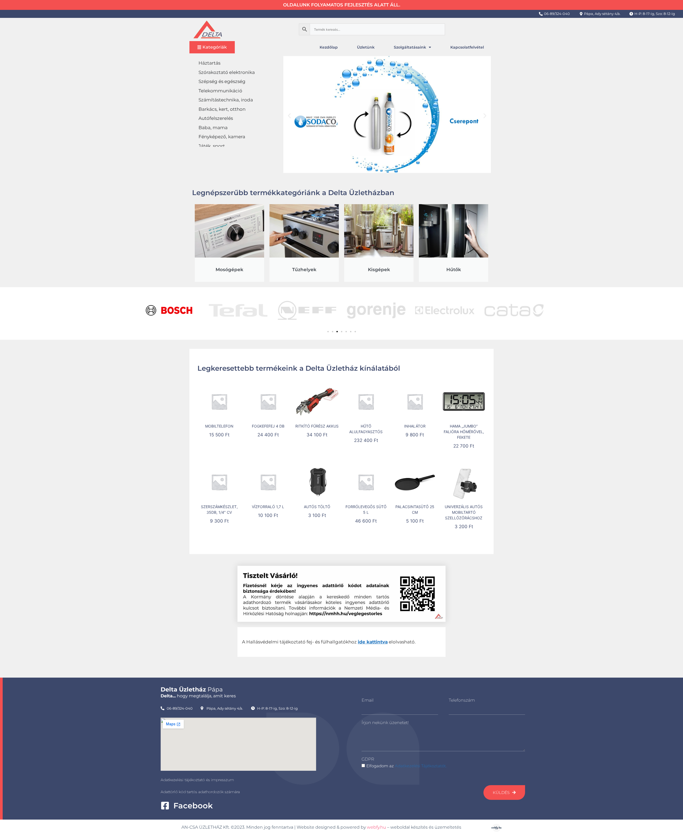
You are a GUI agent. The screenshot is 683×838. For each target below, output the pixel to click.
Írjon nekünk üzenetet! (385, 722)
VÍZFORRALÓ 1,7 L (268, 506)
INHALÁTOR (415, 426)
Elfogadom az (406, 765)
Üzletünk (366, 47)
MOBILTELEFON (219, 426)
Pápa (192, 689)
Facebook (193, 805)
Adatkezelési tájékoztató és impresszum (197, 779)
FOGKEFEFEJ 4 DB (268, 426)
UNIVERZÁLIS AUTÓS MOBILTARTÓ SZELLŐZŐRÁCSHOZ (464, 512)
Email (368, 700)
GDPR (368, 759)
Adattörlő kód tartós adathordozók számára (200, 791)
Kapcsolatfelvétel (467, 47)
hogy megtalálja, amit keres (198, 695)
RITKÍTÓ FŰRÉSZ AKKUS (317, 426)
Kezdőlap (329, 47)
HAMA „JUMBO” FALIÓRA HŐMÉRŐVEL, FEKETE (464, 432)
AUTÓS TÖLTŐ (317, 506)
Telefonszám (462, 700)
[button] (289, 115)
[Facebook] (165, 805)
